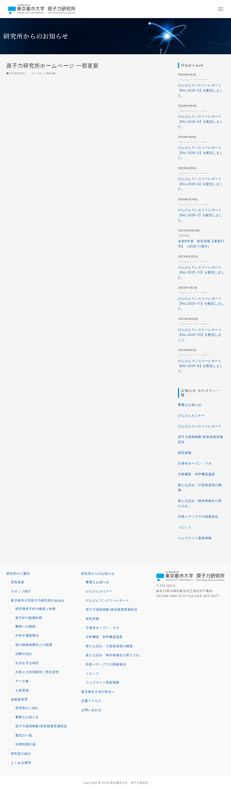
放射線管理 (19, 699)
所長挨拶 (17, 582)
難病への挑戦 (25, 626)
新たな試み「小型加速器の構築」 (200, 487)
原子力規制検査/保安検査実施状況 (200, 439)
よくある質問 (21, 762)
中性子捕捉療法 (27, 635)
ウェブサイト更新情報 (43, 73)
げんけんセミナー (191, 415)
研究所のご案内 (18, 573)
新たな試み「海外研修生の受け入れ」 (200, 503)
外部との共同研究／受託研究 (37, 672)
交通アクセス (91, 701)
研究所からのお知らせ (98, 573)
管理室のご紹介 (27, 708)
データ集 (22, 681)
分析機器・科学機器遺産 (196, 474)
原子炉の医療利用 (28, 618)
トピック (185, 527)
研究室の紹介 (21, 753)
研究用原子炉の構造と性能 (35, 609)
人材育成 (22, 690)
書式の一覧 (23, 735)
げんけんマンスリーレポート (200, 426)
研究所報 (185, 453)
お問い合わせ (91, 710)
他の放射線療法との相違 (33, 645)
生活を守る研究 (27, 663)
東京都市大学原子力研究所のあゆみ (38, 600)
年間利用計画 (25, 744)
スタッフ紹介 (21, 591)
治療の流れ (23, 654)
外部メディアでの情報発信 (198, 516)
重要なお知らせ (189, 405)
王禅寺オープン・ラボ (195, 463)
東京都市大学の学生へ (98, 692)
